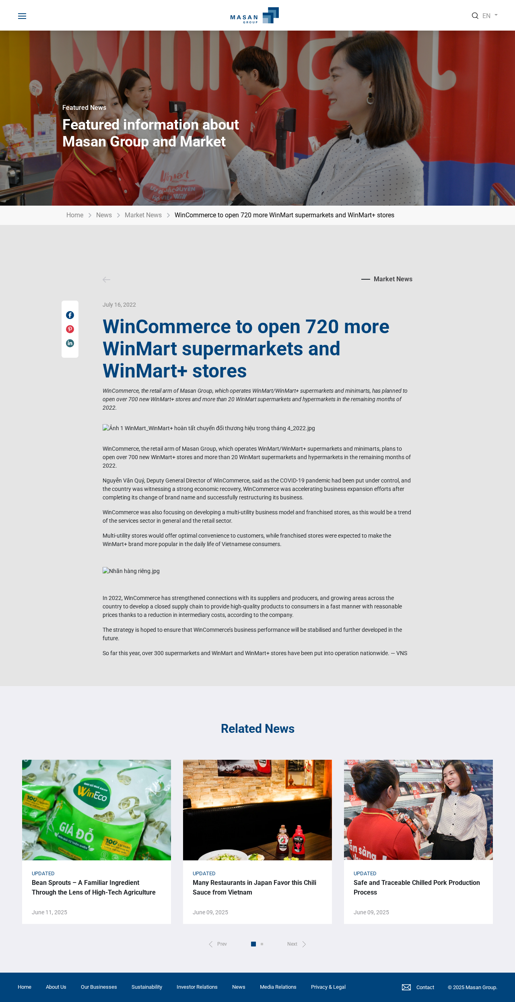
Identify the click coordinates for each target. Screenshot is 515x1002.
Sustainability (147, 987)
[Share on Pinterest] (70, 329)
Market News (143, 215)
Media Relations (278, 987)
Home (74, 215)
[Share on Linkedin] (70, 343)
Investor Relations (197, 987)
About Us (56, 987)
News (104, 215)
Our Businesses (99, 987)
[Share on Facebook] (70, 315)
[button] (218, 944)
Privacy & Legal (328, 987)
